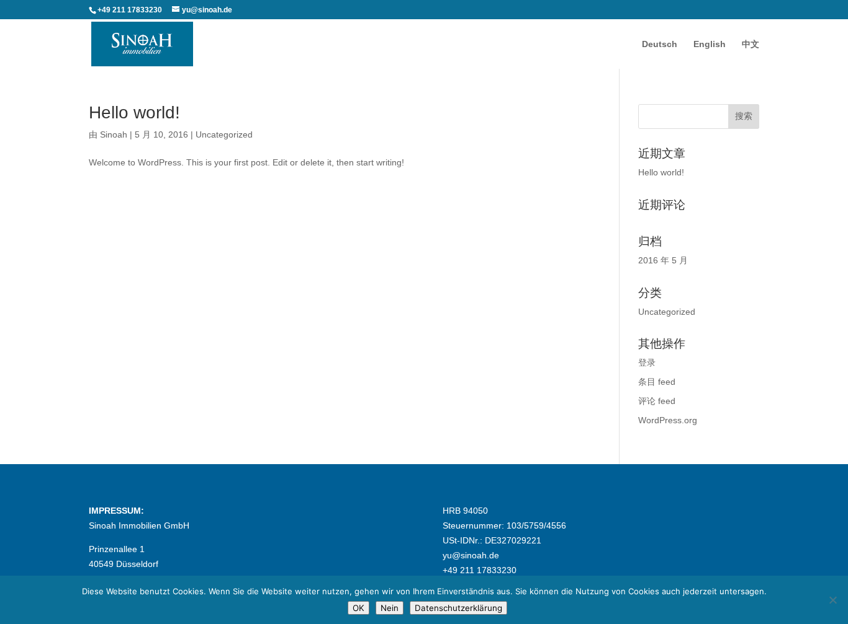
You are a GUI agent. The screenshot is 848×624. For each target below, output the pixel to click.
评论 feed (656, 401)
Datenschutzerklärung (458, 608)
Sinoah (113, 134)
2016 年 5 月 (663, 260)
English (709, 44)
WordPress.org (667, 420)
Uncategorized (224, 134)
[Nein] (832, 600)
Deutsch (659, 44)
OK (358, 608)
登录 (647, 362)
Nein (390, 608)
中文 (750, 44)
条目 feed (656, 382)
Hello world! (134, 112)
